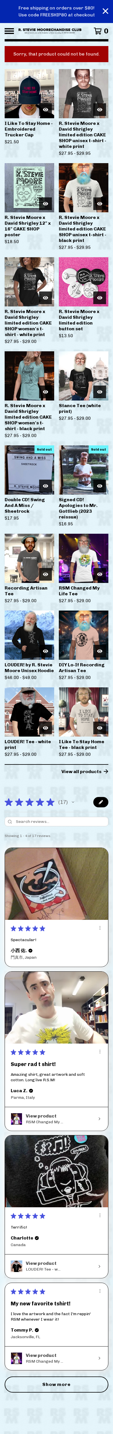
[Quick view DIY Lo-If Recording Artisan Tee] (99, 651)
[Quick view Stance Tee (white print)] (99, 392)
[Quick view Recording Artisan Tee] (45, 574)
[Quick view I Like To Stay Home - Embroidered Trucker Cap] (45, 109)
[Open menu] (9, 31)
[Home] (50, 31)
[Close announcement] (105, 12)
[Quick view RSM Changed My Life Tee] (99, 574)
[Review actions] (100, 928)
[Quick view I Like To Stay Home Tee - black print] (99, 728)
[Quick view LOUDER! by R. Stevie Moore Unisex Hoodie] (45, 651)
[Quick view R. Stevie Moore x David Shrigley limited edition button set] (99, 297)
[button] (73, 802)
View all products (81, 771)
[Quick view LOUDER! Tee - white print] (45, 728)
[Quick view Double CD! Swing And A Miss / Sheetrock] (45, 486)
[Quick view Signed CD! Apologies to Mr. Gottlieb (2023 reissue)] (99, 486)
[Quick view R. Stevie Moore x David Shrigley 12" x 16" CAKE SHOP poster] (45, 203)
